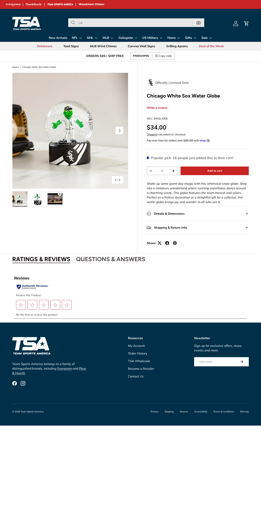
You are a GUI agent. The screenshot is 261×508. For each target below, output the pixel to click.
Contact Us (136, 376)
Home (171, 38)
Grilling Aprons (177, 46)
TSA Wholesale (139, 361)
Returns (184, 411)
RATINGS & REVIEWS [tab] (41, 259)
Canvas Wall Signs (141, 46)
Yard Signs (71, 46)
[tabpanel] (130, 295)
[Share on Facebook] (167, 243)
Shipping (152, 134)
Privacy (154, 411)
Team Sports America (32, 411)
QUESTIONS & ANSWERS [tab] (110, 259)
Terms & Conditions (223, 411)
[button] (246, 23)
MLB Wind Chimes (103, 46)
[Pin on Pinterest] (175, 243)
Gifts (188, 38)
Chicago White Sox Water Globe (39, 67)
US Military (150, 38)
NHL (90, 38)
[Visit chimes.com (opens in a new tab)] (91, 4)
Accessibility (200, 411)
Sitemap (244, 411)
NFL (75, 38)
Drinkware (44, 46)
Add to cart (214, 170)
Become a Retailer (141, 369)
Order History (137, 353)
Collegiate (125, 38)
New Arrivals (58, 38)
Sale (204, 38)
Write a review (157, 108)
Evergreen (64, 368)
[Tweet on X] (159, 243)
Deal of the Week (211, 46)
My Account (136, 346)
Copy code (165, 56)
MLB (106, 38)
